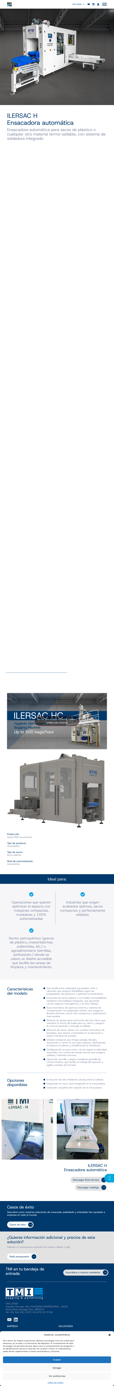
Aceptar (57, 1359)
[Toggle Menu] (104, 4)
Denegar (57, 1367)
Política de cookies (55, 1382)
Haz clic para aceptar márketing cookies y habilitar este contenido (57, 721)
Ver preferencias (57, 1376)
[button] (109, 1334)
